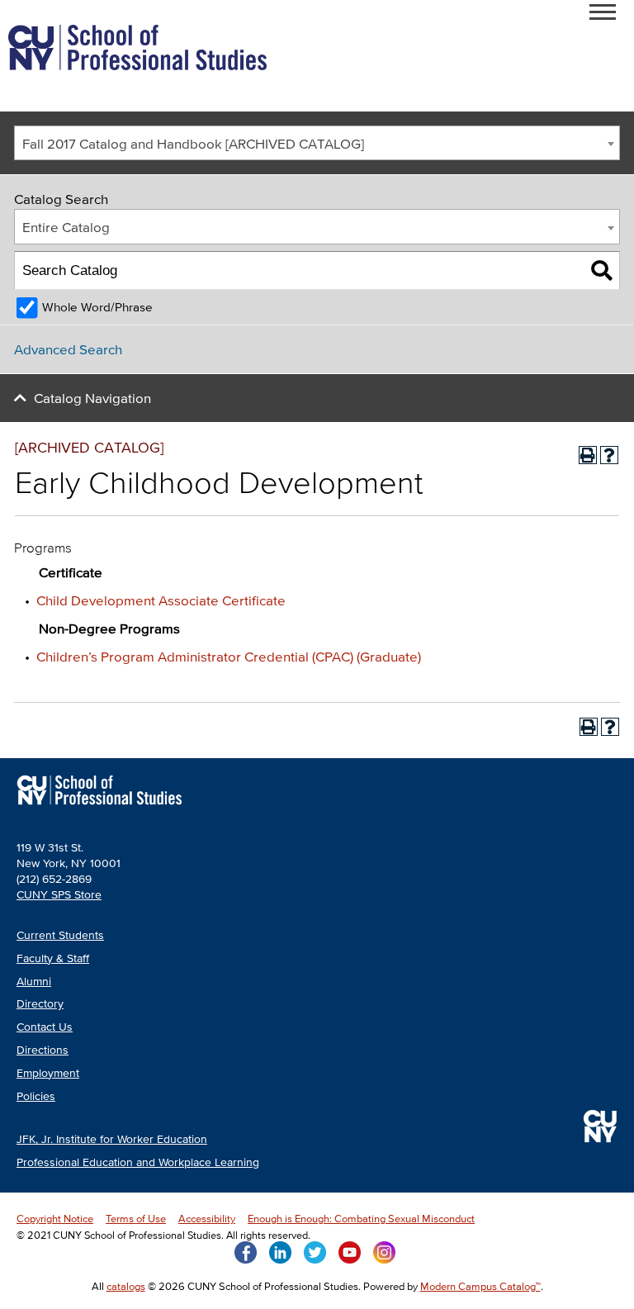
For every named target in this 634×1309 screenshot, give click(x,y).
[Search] (601, 270)
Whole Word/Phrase (97, 307)
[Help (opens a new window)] (609, 455)
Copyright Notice (55, 1218)
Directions (43, 1050)
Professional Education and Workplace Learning (138, 1162)
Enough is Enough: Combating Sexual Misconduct (361, 1218)
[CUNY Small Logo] (600, 1126)
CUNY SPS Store (59, 895)
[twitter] (315, 1251)
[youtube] (349, 1251)
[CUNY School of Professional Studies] (99, 806)
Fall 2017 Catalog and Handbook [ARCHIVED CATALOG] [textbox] (193, 143)
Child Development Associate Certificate (161, 600)
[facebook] (245, 1251)
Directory (40, 1004)
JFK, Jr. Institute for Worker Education (112, 1139)
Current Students (60, 935)
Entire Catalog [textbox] (66, 227)
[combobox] (317, 143)
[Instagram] (384, 1251)
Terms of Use (136, 1218)
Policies (36, 1096)
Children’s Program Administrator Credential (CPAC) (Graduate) (228, 656)
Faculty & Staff (53, 958)
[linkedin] (280, 1251)
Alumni (34, 981)
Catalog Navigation (92, 398)
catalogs (125, 1286)
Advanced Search (68, 349)
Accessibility (206, 1218)
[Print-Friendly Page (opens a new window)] (588, 455)
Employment (48, 1073)
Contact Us (45, 1027)
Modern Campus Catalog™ (480, 1286)
